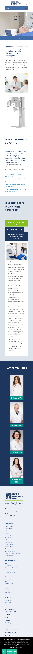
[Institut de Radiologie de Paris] (16, 3)
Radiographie (8, 537)
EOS (6, 539)
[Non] (31, 646)
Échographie (8, 535)
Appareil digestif (9, 583)
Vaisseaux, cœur (9, 592)
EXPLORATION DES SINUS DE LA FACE (16, 223)
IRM (6, 530)
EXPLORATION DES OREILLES (14, 229)
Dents (6, 581)
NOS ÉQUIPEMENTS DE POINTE (13, 38)
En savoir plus (12, 651)
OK (4, 651)
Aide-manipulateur (9, 607)
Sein (6, 563)
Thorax (6, 588)
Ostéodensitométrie (10, 542)
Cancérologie (8, 579)
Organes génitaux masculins (12, 576)
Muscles (7, 590)
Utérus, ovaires (8, 570)
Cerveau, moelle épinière (11, 567)
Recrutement (8, 602)
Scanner (7, 533)
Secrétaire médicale (10, 609)
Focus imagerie (9, 623)
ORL (6, 574)
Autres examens (9, 555)
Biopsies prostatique (10, 546)
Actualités (7, 620)
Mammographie (9, 526)
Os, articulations (9, 565)
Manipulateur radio (9, 604)
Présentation (8, 600)
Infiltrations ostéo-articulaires (12, 553)
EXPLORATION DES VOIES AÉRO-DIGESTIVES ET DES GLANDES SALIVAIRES (16, 236)
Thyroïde (7, 585)
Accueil (15, 16)
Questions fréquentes (10, 611)
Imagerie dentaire (9, 544)
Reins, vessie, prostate (10, 572)
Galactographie (9, 528)
